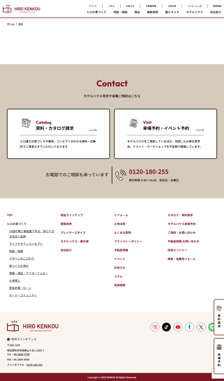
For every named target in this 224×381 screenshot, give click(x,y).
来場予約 (219, 359)
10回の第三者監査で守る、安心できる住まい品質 (31, 233)
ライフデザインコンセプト (26, 244)
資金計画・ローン (20, 288)
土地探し (14, 280)
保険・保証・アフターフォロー (28, 273)
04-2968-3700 (22, 354)
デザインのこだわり (21, 258)
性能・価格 (16, 251)
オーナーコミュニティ (23, 295)
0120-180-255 (149, 171)
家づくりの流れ (19, 266)
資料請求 (219, 320)
